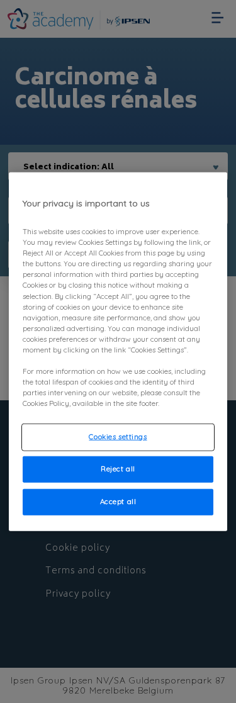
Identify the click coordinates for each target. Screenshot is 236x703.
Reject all (118, 468)
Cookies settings (118, 436)
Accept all (118, 501)
